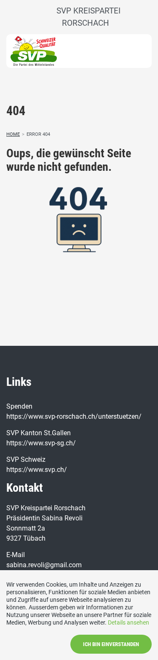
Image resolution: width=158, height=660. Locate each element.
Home (13, 134)
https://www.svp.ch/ (36, 470)
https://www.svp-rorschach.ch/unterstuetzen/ (74, 416)
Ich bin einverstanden (111, 644)
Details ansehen (128, 622)
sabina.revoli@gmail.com (44, 565)
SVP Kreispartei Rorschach (85, 17)
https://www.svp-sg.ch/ (41, 443)
